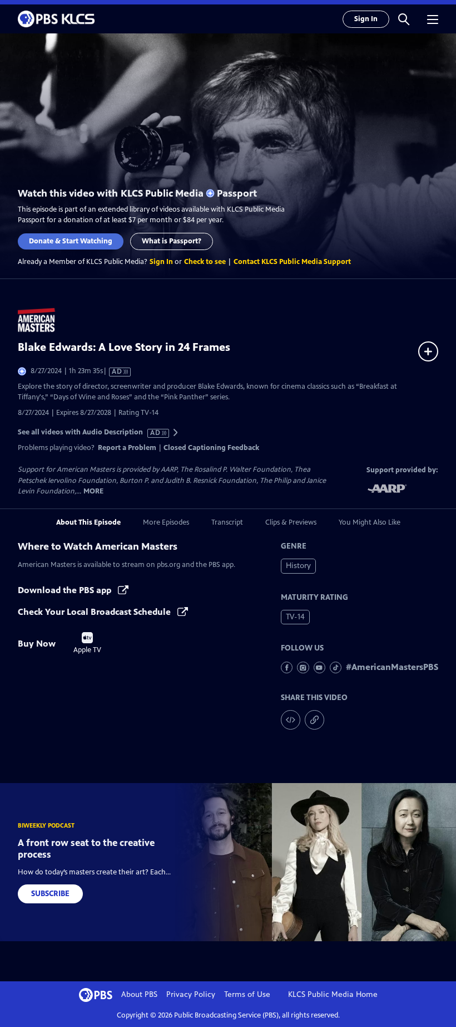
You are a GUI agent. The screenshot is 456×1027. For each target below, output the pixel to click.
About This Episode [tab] (88, 522)
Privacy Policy (190, 994)
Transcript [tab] (227, 522)
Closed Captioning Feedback (211, 447)
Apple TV (87, 643)
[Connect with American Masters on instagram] (303, 667)
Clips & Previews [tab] (290, 522)
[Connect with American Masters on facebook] (287, 667)
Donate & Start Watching (70, 241)
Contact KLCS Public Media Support (292, 261)
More (93, 491)
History (298, 565)
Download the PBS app (65, 590)
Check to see (205, 261)
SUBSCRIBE (50, 893)
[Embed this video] (290, 720)
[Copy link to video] (314, 720)
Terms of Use (247, 994)
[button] (403, 18)
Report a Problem (127, 447)
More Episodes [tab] (166, 522)
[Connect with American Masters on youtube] (319, 667)
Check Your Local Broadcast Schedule (95, 612)
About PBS (139, 994)
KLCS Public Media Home (333, 994)
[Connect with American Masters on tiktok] (335, 667)
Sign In (366, 18)
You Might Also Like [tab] (369, 522)
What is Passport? (171, 241)
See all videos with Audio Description (89, 432)
